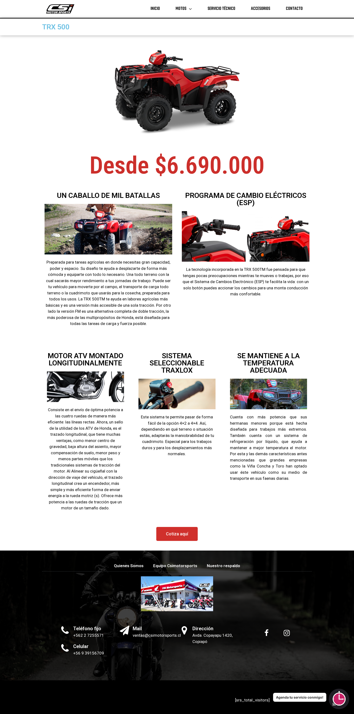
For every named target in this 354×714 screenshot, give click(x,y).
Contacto (294, 8)
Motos (181, 8)
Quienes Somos (129, 565)
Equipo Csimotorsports (175, 565)
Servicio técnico (221, 8)
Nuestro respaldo (223, 565)
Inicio (155, 8)
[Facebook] (266, 633)
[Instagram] (287, 633)
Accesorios (260, 8)
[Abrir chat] (339, 699)
